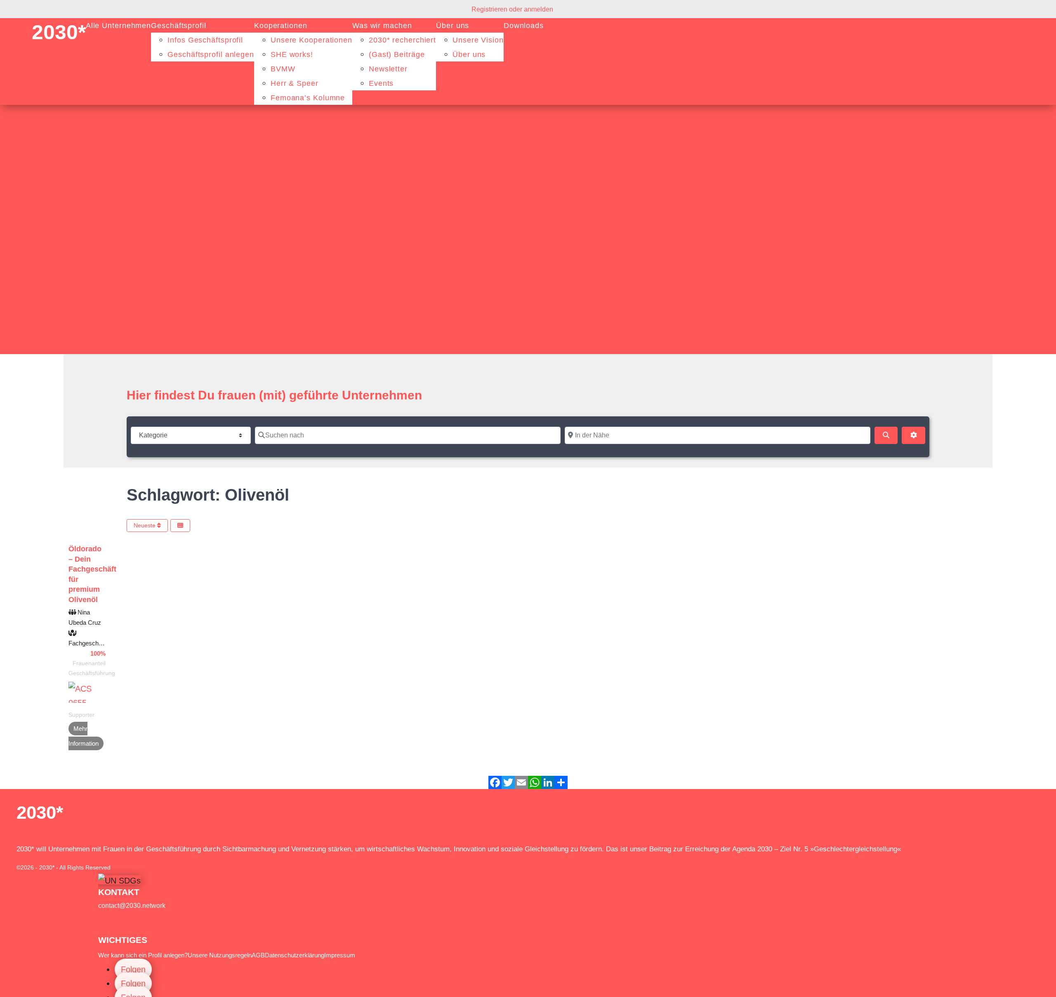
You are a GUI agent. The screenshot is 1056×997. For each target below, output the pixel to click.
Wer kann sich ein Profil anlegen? (143, 955)
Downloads (524, 25)
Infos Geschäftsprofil (205, 40)
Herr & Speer (294, 83)
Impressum (339, 955)
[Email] (521, 782)
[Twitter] (508, 782)
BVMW (283, 69)
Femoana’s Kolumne (308, 98)
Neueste (145, 525)
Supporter (81, 715)
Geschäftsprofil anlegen (210, 54)
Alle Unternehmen (118, 25)
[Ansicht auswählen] (180, 525)
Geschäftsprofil (178, 25)
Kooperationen (280, 25)
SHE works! (292, 54)
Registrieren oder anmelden (512, 9)
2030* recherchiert (402, 40)
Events (381, 83)
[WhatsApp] (534, 782)
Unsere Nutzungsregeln (220, 955)
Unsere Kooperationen (311, 40)
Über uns (452, 25)
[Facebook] (495, 782)
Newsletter (388, 69)
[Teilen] (561, 782)
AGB (258, 955)
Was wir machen (382, 25)
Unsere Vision (478, 40)
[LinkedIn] (547, 782)
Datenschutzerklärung (294, 955)
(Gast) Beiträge (397, 54)
